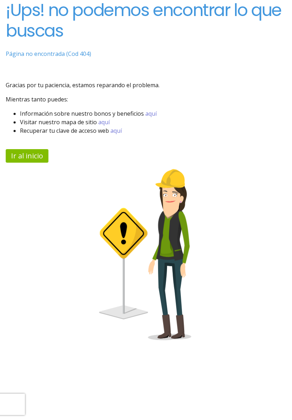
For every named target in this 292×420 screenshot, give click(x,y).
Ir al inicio (27, 156)
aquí (151, 113)
